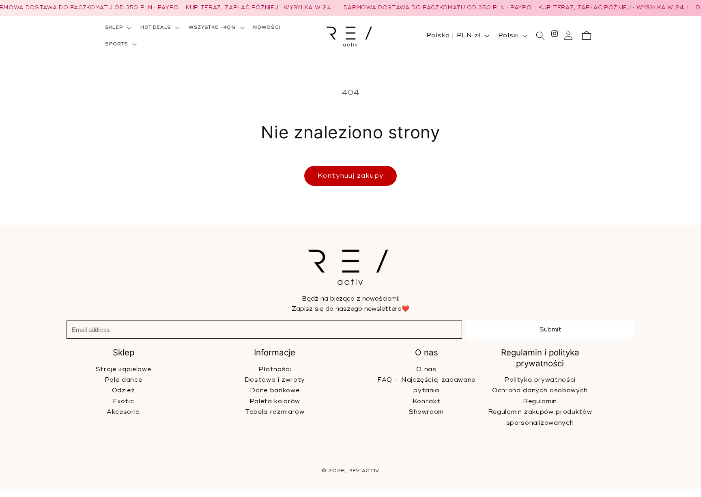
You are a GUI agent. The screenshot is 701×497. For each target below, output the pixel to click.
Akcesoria (123, 412)
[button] (117, 27)
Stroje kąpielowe (123, 369)
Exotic (123, 401)
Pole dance (123, 380)
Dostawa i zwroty (275, 380)
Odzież (123, 391)
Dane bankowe (274, 391)
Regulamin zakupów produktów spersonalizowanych (540, 418)
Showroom (426, 412)
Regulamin (540, 401)
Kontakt (426, 401)
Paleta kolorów (274, 401)
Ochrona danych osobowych (540, 391)
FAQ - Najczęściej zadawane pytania (426, 385)
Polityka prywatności (540, 380)
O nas (426, 369)
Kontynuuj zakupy (350, 176)
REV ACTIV (363, 471)
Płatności (274, 369)
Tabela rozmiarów (275, 412)
